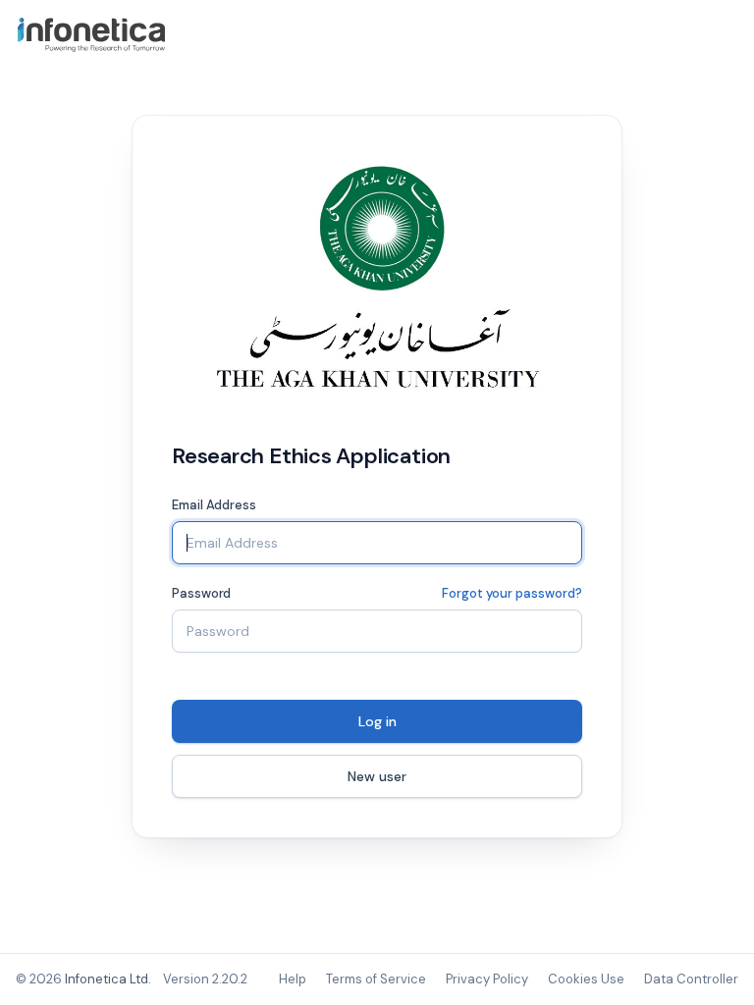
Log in (377, 721)
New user (377, 776)
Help (292, 979)
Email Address (214, 505)
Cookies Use (586, 979)
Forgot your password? (512, 593)
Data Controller (691, 979)
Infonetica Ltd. (108, 979)
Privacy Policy (487, 979)
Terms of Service (376, 979)
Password (201, 593)
